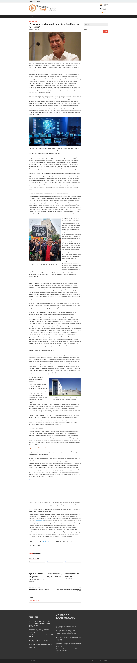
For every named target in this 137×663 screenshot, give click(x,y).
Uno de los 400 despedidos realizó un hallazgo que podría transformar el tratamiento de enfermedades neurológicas (36, 576)
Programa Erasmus (39, 520)
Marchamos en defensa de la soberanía (38, 640)
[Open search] (108, 16)
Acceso (38, 1)
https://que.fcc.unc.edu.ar (48, 541)
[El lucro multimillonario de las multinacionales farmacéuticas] (73, 566)
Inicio (31, 16)
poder (34, 553)
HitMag (106, 660)
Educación (34, 21)
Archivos (86, 22)
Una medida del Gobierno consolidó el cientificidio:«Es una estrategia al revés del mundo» (54, 575)
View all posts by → (34, 600)
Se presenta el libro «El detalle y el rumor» (66, 626)
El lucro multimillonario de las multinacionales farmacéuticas (72, 574)
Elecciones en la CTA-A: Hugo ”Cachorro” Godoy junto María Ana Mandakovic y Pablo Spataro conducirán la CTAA (40, 623)
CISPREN (33, 617)
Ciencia (30, 21)
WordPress (100, 660)
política (39, 553)
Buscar (85, 29)
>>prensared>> (40, 660)
